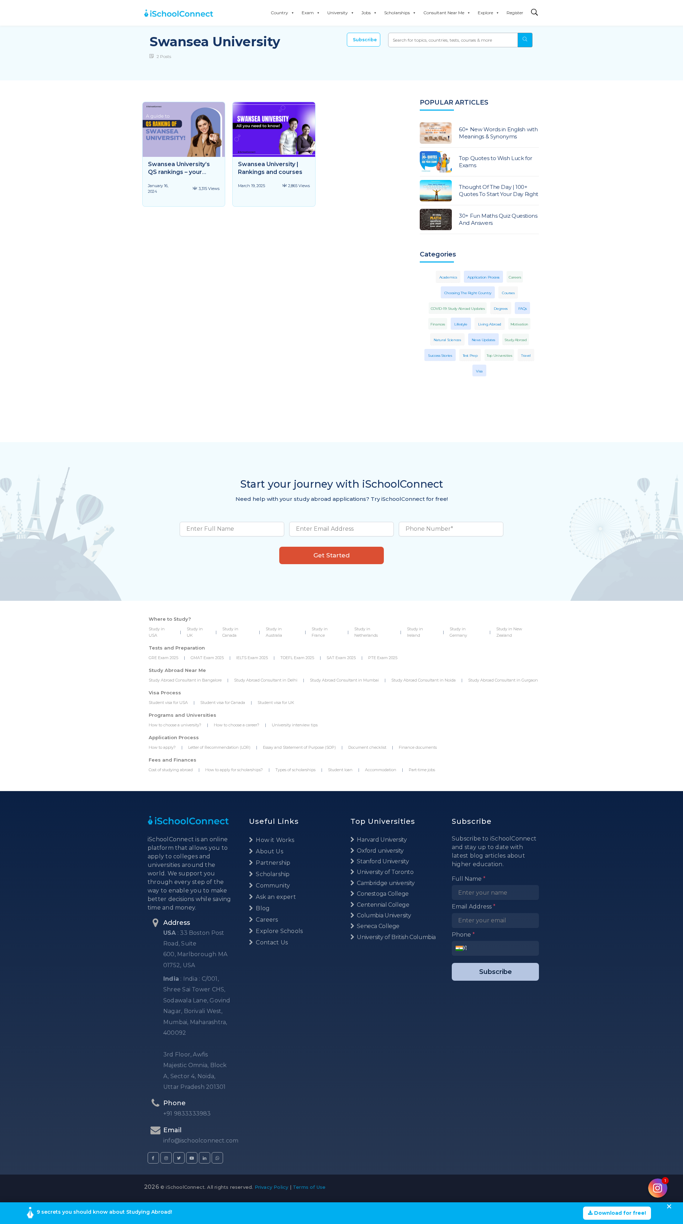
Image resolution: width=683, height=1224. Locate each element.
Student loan (340, 769)
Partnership (272, 862)
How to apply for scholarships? (234, 769)
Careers (515, 277)
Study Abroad (515, 340)
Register (515, 12)
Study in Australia (274, 632)
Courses (508, 293)
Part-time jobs (422, 769)
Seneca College (377, 926)
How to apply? (162, 747)
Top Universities (499, 355)
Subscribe (365, 39)
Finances (437, 324)
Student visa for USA (168, 702)
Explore (485, 12)
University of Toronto (384, 872)
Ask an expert (275, 897)
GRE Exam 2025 (163, 657)
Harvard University (381, 839)
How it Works (274, 840)
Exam (308, 12)
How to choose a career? (236, 724)
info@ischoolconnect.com (200, 1140)
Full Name (469, 878)
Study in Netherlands (366, 632)
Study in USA (157, 632)
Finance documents (418, 747)
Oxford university (380, 850)
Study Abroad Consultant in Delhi (265, 680)
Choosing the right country (467, 293)
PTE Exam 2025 (382, 657)
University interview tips (295, 724)
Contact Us (271, 942)
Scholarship (272, 874)
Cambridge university (385, 883)
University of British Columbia (396, 937)
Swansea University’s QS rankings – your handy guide (179, 172)
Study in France (320, 632)
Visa (479, 371)
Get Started (331, 555)
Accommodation (380, 769)
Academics (448, 277)
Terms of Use (309, 1187)
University (337, 12)
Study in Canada (230, 632)
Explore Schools (278, 931)
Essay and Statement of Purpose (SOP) (299, 747)
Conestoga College (382, 893)
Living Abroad (489, 324)
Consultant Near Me (443, 12)
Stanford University (382, 861)
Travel (526, 355)
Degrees (500, 308)
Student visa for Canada (222, 702)
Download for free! (619, 1213)
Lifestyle (460, 324)
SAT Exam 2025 (341, 657)
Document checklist (367, 747)
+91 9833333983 (187, 1113)
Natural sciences (447, 340)
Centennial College (382, 904)
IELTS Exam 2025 (252, 657)
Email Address (474, 906)
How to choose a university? (175, 724)
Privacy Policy (271, 1187)
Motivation (519, 324)
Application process (483, 277)
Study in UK (195, 632)
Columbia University (383, 915)
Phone (463, 934)
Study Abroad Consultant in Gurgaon (503, 680)
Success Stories (440, 355)
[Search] (534, 12)
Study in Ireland (415, 632)
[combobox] (461, 948)
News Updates (484, 340)
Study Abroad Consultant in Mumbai (344, 680)
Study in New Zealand (509, 632)
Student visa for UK (276, 702)
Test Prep (470, 355)
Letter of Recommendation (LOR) (219, 747)
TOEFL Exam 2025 (297, 657)
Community (272, 885)
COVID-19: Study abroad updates (458, 308)
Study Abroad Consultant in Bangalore (185, 680)
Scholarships (397, 12)
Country (279, 12)
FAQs (522, 308)
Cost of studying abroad (171, 769)
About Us (268, 851)
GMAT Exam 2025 (207, 657)
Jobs (366, 12)
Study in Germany (458, 632)
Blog (262, 908)
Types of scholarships (295, 769)
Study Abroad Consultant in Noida (423, 680)
